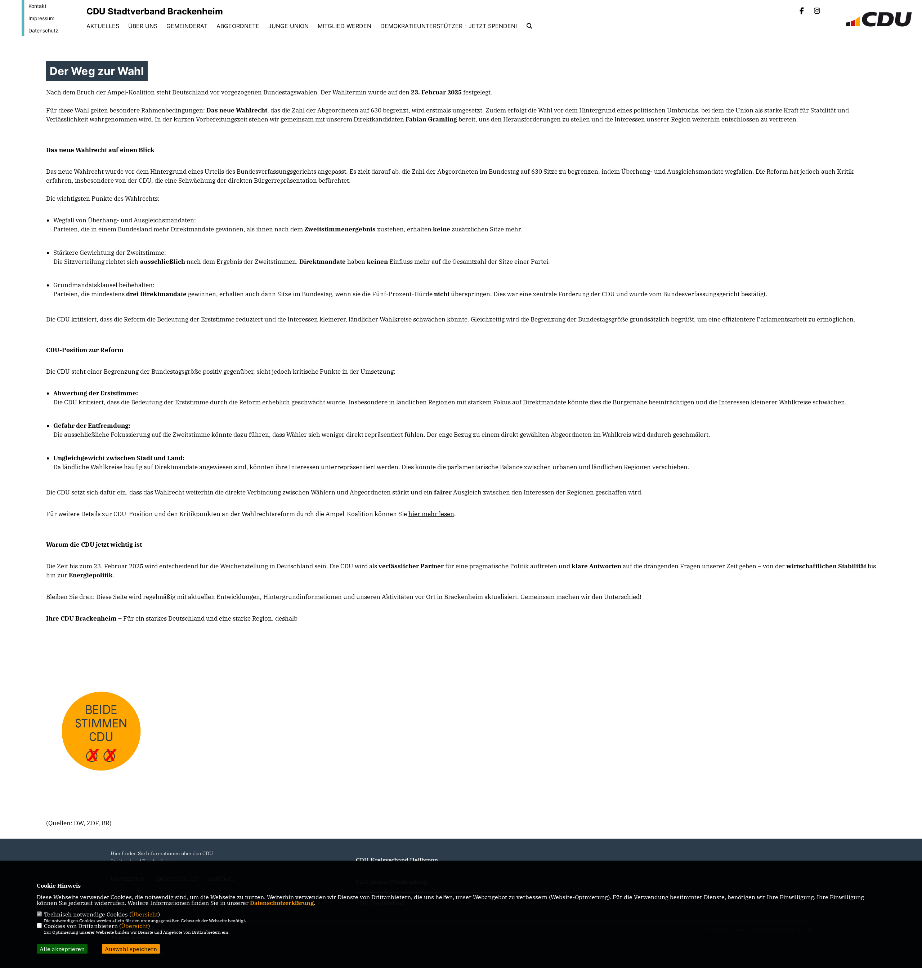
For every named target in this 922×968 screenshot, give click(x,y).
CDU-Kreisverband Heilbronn (397, 859)
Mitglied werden (344, 26)
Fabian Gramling (431, 119)
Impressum (41, 18)
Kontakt (37, 6)
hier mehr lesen (431, 514)
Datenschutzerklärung (282, 902)
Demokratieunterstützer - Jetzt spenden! (448, 26)
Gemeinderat (186, 26)
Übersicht (144, 914)
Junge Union (288, 26)
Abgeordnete (237, 26)
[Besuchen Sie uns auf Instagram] (817, 11)
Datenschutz (43, 30)
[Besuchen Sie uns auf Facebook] (802, 11)
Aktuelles (102, 26)
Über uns (142, 26)
